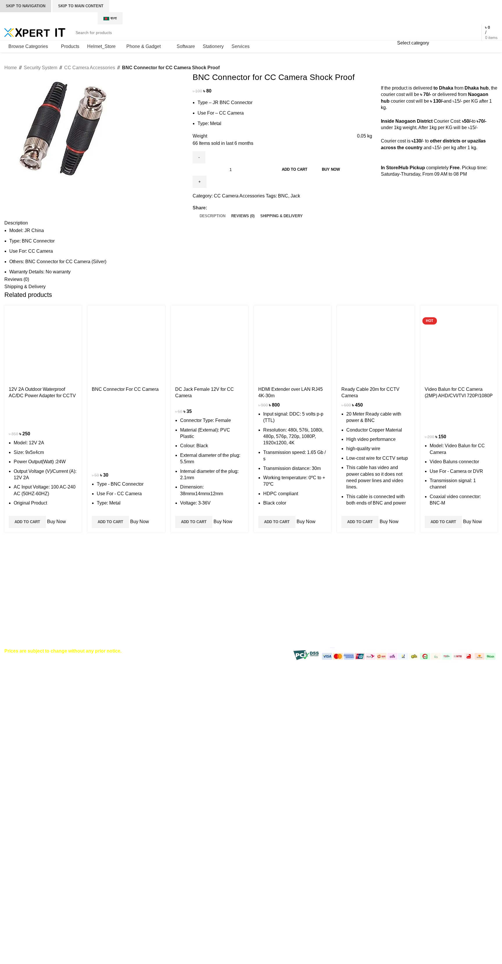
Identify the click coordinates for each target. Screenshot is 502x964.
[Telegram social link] (237, 208)
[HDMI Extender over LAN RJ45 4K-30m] (292, 344)
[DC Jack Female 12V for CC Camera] (209, 344)
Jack (295, 195)
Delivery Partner (439, 604)
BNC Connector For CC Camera (125, 389)
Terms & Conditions (275, 604)
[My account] (459, 32)
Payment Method (272, 593)
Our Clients (350, 625)
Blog (344, 604)
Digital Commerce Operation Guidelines (452, 618)
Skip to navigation (25, 6)
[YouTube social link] (424, 18)
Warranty (264, 615)
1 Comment (190, 591)
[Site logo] (34, 32)
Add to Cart (27, 522)
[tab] (212, 216)
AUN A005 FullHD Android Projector (193, 582)
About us (348, 615)
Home (10, 67)
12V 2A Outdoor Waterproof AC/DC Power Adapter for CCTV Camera (42, 396)
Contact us (350, 582)
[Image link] (36, 574)
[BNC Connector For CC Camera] (126, 344)
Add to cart (294, 169)
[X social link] (417, 18)
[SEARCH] (435, 32)
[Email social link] (223, 208)
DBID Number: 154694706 (43, 618)
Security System (40, 67)
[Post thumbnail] (141, 588)
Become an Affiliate (442, 593)
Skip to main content (80, 6)
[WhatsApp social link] (431, 18)
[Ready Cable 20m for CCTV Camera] (375, 344)
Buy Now (56, 521)
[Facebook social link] (409, 18)
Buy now (331, 169)
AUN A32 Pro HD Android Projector (192, 609)
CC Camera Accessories (89, 67)
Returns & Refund (273, 625)
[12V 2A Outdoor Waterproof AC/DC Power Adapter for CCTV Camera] (43, 344)
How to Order (269, 582)
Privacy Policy (437, 582)
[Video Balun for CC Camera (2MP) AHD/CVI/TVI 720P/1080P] (459, 344)
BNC (283, 195)
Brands (346, 593)
